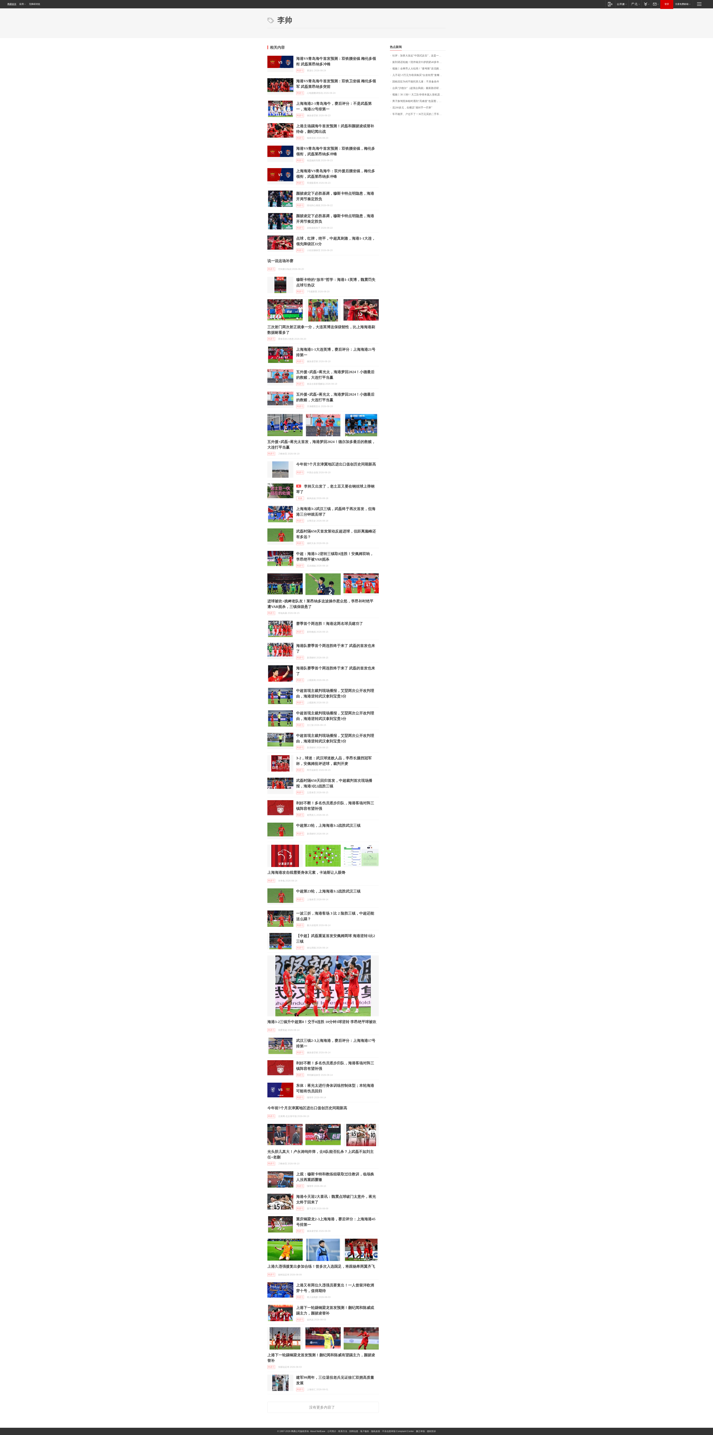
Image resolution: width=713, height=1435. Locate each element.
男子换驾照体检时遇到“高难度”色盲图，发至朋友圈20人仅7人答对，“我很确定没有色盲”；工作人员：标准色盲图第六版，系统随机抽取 (419, 101)
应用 (21, 4)
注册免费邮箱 (681, 4)
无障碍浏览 (34, 4)
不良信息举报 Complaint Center (398, 1431)
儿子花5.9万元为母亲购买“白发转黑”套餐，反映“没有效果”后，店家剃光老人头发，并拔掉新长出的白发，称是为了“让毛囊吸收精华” (419, 75)
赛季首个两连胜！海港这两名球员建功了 (329, 623)
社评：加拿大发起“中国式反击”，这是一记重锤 (419, 55)
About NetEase (317, 1431)
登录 (667, 4)
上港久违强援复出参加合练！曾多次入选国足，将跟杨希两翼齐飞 (321, 1266)
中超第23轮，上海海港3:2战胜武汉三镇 (328, 825)
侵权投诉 (431, 1431)
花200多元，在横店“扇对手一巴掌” (412, 107)
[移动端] (610, 4)
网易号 (300, 70)
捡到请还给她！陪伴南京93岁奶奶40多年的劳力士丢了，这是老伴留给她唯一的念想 (419, 62)
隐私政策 (375, 1431)
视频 (300, 498)
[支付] (646, 4)
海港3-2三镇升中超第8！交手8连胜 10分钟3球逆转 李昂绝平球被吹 (321, 1022)
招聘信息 (353, 1431)
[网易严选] (635, 4)
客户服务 (364, 1431)
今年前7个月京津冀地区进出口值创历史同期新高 (336, 464)
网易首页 (11, 4)
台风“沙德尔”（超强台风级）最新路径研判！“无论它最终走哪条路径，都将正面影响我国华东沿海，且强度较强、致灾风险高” (419, 88)
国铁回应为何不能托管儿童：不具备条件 (415, 81)
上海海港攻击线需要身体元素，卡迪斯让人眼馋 (306, 872)
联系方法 (342, 1431)
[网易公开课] (621, 4)
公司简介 (331, 1431)
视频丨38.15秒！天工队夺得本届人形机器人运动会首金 (419, 94)
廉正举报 (420, 1431)
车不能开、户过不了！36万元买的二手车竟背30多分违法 (419, 114)
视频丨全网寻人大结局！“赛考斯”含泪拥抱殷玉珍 (419, 68)
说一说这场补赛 (280, 261)
